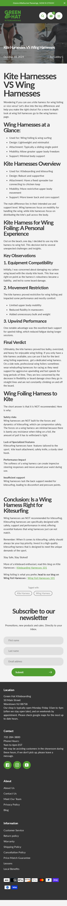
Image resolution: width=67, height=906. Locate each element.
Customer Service (14, 830)
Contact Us (10, 793)
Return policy (11, 835)
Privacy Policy (12, 804)
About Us (9, 787)
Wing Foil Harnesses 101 (41, 578)
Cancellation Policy (15, 852)
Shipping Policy (12, 846)
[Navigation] (58, 15)
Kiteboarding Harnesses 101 (32, 567)
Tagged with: (33, 587)
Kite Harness (23, 593)
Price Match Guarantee (17, 857)
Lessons (8, 863)
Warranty (9, 841)
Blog (6, 809)
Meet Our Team (12, 798)
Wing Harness (43, 593)
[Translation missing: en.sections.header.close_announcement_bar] (64, 3)
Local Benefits (11, 868)
